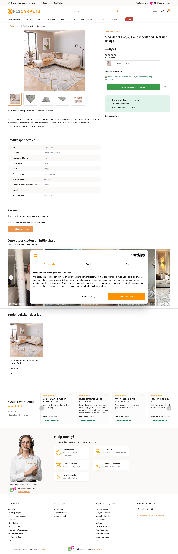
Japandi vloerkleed (103, 526)
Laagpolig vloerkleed (104, 516)
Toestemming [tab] (50, 264)
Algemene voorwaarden (17, 516)
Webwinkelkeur (164, 3)
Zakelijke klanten (14, 537)
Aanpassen (87, 296)
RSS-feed (41, 549)
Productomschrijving (16, 111)
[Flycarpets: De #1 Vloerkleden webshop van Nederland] (24, 11)
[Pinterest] (148, 509)
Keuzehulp (115, 19)
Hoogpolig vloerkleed (104, 512)
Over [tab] (128, 264)
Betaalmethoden (14, 526)
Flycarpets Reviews (15, 533)
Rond (73, 19)
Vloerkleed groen (102, 530)
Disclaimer (12, 519)
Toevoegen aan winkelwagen (133, 87)
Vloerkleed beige (102, 533)
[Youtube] (152, 509)
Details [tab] (89, 264)
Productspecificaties (35, 111)
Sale (129, 19)
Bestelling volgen (14, 512)
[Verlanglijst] (162, 11)
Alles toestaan (126, 296)
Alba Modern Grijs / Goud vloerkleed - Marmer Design (26, 362)
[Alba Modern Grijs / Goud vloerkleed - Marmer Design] (26, 340)
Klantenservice (142, 3)
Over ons (11, 509)
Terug (12, 26)
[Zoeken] (117, 11)
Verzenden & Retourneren (18, 530)
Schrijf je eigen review (20, 229)
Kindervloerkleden (103, 537)
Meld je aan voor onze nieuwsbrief (150, 516)
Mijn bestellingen (60, 512)
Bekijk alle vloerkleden (113, 31)
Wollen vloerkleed (103, 523)
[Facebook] (138, 509)
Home (18, 26)
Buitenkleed (100, 519)
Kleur (39, 19)
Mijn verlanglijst (60, 516)
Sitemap (11, 540)
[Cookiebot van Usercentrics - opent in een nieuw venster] (133, 256)
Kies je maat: (110, 57)
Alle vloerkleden (14, 19)
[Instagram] (143, 509)
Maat (63, 19)
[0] (167, 11)
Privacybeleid (13, 523)
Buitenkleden (86, 19)
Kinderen (101, 19)
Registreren (58, 509)
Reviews (49, 111)
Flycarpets (33, 549)
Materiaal (51, 19)
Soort (28, 19)
